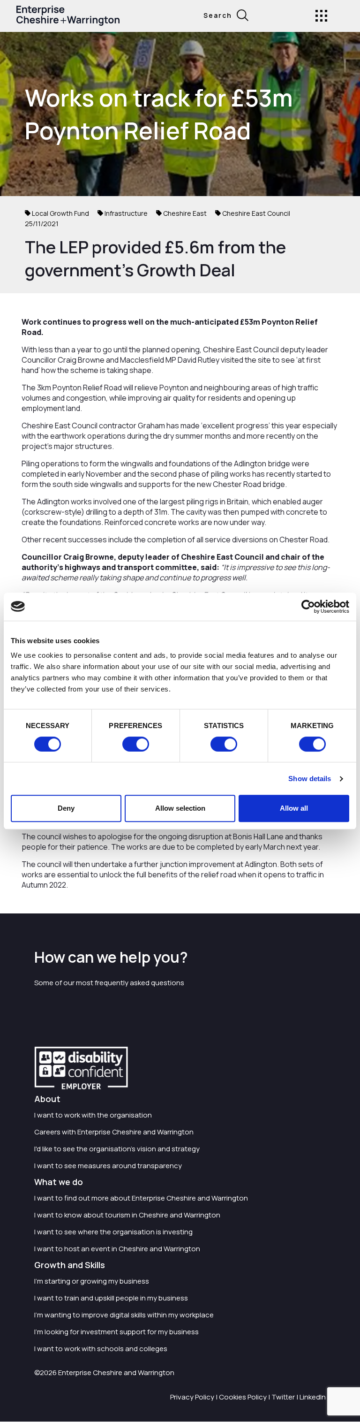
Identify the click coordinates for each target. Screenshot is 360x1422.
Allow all (294, 808)
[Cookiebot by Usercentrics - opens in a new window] (308, 607)
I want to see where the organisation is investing (113, 1232)
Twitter (283, 1397)
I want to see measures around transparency (108, 1166)
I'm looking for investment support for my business (116, 1332)
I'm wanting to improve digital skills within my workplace (124, 1315)
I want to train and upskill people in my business (111, 1298)
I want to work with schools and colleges (100, 1349)
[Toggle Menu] (321, 16)
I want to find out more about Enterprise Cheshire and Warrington (141, 1198)
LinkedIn (313, 1397)
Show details (309, 779)
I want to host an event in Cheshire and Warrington (117, 1249)
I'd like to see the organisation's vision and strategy (117, 1149)
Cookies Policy (243, 1397)
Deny (66, 808)
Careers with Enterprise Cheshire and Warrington (114, 1132)
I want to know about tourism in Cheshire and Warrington (127, 1215)
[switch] (135, 744)
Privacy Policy (192, 1397)
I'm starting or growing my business (91, 1281)
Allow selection (180, 808)
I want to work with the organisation (93, 1115)
